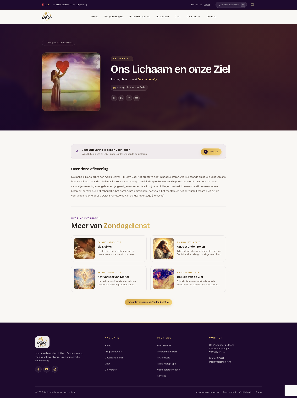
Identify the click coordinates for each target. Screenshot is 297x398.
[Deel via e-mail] (136, 98)
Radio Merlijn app (166, 363)
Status (259, 392)
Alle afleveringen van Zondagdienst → (148, 302)
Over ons (192, 16)
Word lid (211, 151)
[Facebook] (38, 369)
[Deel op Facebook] (121, 98)
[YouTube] (46, 369)
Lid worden (162, 16)
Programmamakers (167, 351)
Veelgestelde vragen (168, 369)
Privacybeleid (229, 392)
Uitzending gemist (139, 16)
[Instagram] (55, 369)
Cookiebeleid (245, 392)
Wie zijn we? (164, 345)
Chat (177, 16)
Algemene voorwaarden (207, 392)
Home (94, 16)
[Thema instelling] (252, 5)
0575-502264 (216, 358)
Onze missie (163, 357)
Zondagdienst (120, 79)
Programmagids (113, 16)
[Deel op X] (114, 98)
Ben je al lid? (200, 4)
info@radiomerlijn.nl (220, 361)
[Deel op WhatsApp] (129, 98)
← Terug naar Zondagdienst (59, 42)
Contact (211, 16)
